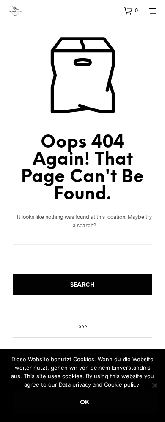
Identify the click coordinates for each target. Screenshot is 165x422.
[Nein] (154, 385)
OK (84, 403)
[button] (131, 10)
